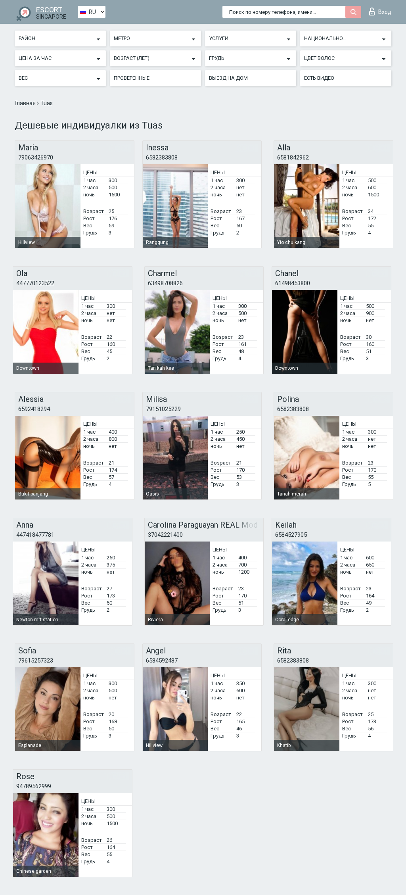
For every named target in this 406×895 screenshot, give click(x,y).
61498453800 (292, 283)
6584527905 (291, 534)
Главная (26, 103)
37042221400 (165, 534)
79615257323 (35, 660)
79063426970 (35, 157)
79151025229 (163, 409)
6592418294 (34, 409)
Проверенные (131, 78)
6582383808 (162, 157)
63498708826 (165, 283)
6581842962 (293, 157)
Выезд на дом (228, 78)
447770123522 (35, 283)
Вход (384, 12)
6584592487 (162, 660)
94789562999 (33, 786)
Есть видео (319, 78)
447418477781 (35, 534)
